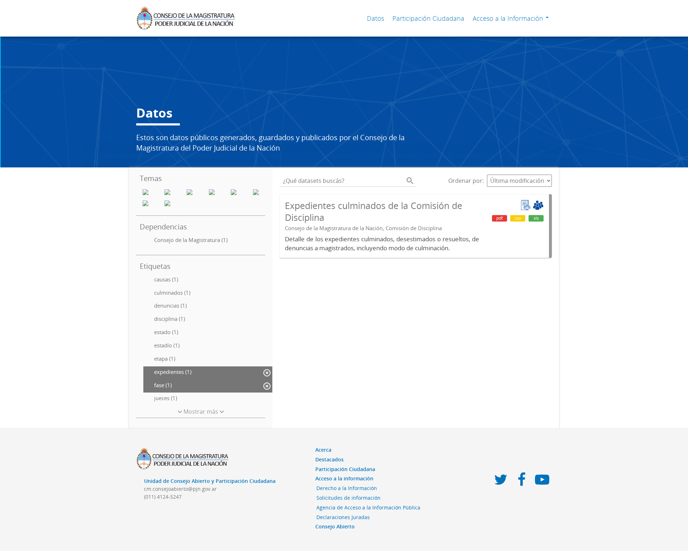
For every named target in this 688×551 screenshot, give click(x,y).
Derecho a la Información (346, 488)
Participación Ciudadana (428, 18)
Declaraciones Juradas (343, 517)
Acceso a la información (344, 478)
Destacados (329, 459)
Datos (375, 18)
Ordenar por (465, 181)
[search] (410, 181)
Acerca (323, 449)
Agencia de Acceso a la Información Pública (368, 507)
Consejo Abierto (335, 526)
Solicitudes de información (348, 497)
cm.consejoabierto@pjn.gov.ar (180, 488)
